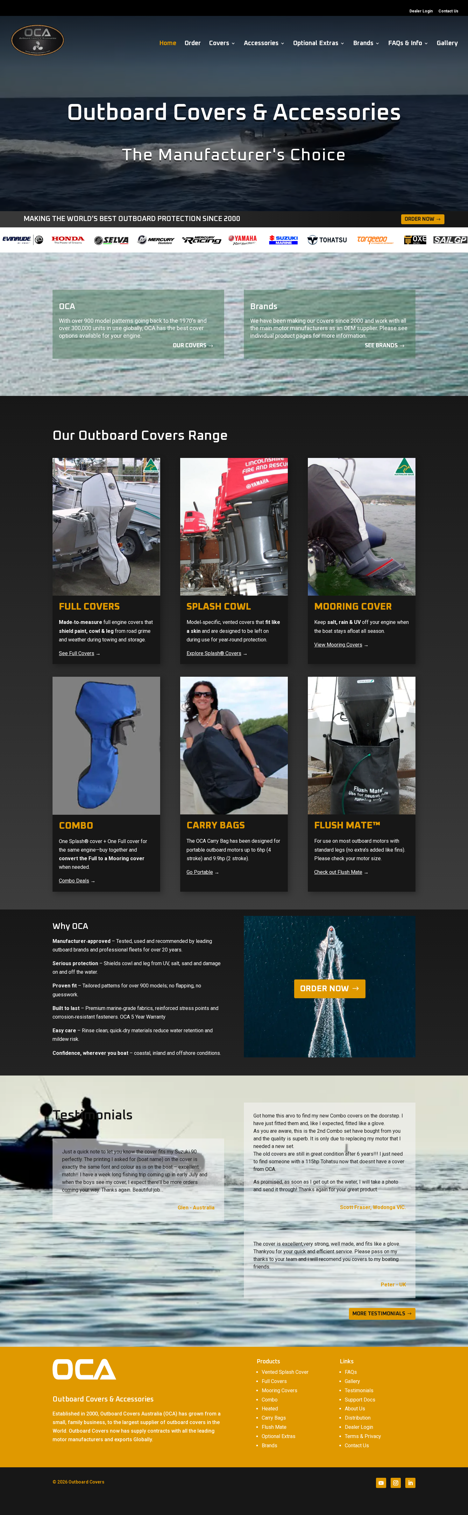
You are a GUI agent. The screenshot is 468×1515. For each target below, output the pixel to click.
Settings (393, 1505)
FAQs (351, 1372)
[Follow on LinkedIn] (410, 1483)
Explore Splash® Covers (214, 653)
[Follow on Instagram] (396, 1483)
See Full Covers (76, 653)
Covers (219, 43)
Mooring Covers (279, 1390)
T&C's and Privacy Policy (261, 1502)
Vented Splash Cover (285, 1372)
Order (193, 43)
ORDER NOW (324, 989)
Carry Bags (274, 1418)
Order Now (419, 219)
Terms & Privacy (363, 1436)
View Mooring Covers (338, 645)
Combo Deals (74, 881)
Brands (363, 43)
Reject (356, 1505)
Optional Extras (315, 43)
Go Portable (200, 872)
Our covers (189, 346)
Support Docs (360, 1400)
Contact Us (448, 11)
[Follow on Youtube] (381, 1483)
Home (167, 43)
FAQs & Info (405, 43)
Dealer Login (421, 11)
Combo (270, 1400)
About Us (355, 1409)
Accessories (261, 43)
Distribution (358, 1418)
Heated (270, 1409)
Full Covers (274, 1381)
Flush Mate (274, 1427)
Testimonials (359, 1390)
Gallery (447, 43)
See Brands (381, 346)
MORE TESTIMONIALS (378, 1313)
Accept (321, 1505)
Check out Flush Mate (338, 872)
